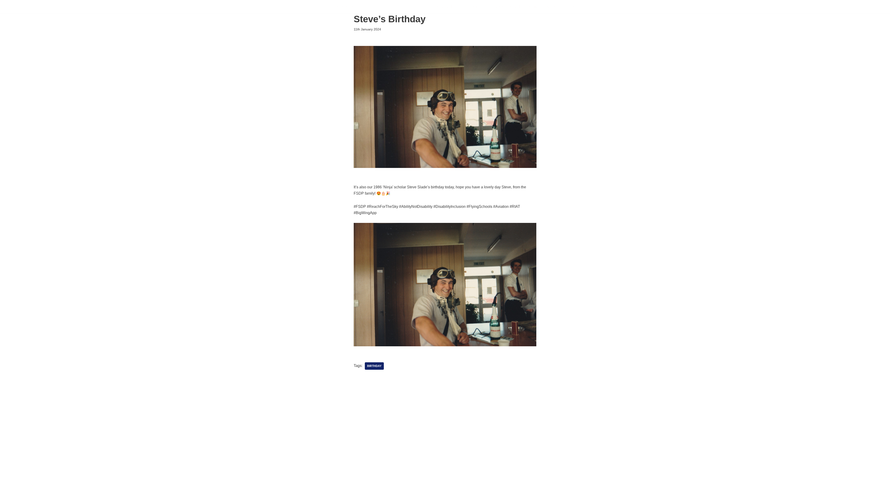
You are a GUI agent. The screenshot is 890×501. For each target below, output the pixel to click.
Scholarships (442, 7)
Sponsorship (508, 7)
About (552, 7)
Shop (571, 7)
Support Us (475, 7)
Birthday (374, 366)
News (534, 7)
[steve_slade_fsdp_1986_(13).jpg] (445, 345)
